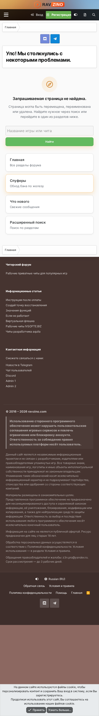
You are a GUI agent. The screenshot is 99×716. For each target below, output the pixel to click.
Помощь (61, 592)
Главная (76, 592)
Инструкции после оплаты (23, 300)
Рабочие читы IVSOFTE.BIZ (24, 326)
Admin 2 (11, 386)
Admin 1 (11, 381)
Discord (11, 375)
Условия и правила (57, 550)
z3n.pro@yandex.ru (75, 557)
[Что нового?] (85, 14)
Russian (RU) (56, 579)
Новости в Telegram (19, 365)
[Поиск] (94, 14)
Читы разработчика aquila (23, 331)
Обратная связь (34, 586)
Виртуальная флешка (20, 321)
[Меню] (6, 14)
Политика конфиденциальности (30, 592)
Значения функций (18, 310)
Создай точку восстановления (26, 305)
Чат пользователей (19, 370)
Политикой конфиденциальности (49, 546)
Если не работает (17, 315)
